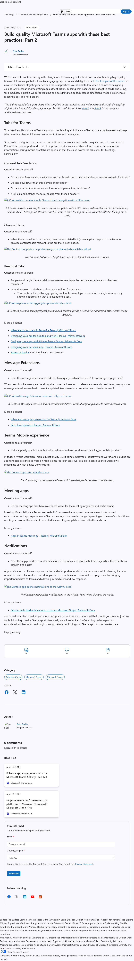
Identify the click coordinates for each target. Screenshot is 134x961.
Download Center (62, 923)
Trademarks (96, 955)
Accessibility (15, 948)
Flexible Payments (46, 926)
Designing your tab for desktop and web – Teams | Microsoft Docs (48, 335)
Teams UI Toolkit (20, 352)
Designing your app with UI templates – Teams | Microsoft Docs (46, 341)
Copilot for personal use (113, 919)
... (115, 14)
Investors (113, 944)
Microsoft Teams (55, 677)
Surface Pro (5, 919)
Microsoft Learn (44, 941)
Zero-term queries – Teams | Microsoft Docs (35, 425)
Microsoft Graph (34, 677)
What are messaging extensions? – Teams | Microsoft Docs (43, 419)
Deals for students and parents (104, 930)
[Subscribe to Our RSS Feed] (40, 897)
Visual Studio (40, 944)
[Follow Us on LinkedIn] (25, 897)
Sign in (126, 11)
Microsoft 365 (53, 937)
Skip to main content (10, 1)
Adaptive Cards (13, 677)
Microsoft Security (22, 937)
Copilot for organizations (88, 919)
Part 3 (97, 108)
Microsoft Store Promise (24, 926)
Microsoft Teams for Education (115, 926)
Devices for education (89, 926)
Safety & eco (109, 955)
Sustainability (28, 948)
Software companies (23, 944)
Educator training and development (71, 930)
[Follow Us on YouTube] (32, 897)
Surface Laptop (19, 919)
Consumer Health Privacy (12, 955)
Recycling (120, 955)
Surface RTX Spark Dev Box (62, 919)
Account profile (45, 923)
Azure (12, 941)
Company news (80, 944)
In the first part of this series (109, 81)
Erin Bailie (18, 51)
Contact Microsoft (43, 955)
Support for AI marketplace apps (69, 941)
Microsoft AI (6, 937)
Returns (100, 923)
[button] (47, 200)
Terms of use (84, 955)
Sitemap (30, 955)
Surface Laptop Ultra (37, 919)
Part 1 (85, 108)
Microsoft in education (66, 926)
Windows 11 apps (28, 923)
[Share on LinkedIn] (23, 692)
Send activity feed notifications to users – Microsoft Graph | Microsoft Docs (53, 610)
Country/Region (16, 850)
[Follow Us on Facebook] (9, 897)
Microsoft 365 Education (12, 930)
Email (10, 836)
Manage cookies (69, 955)
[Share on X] (15, 692)
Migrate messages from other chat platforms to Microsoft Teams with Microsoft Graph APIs (27, 804)
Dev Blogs (9, 14)
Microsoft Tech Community (99, 941)
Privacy (57, 955)
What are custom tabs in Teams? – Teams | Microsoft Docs (43, 330)
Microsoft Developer (26, 941)
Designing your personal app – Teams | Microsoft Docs (41, 347)
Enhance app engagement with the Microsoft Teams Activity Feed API (27, 774)
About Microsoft (63, 944)
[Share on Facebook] (6, 692)
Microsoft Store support (84, 923)
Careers (51, 944)
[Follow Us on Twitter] (17, 897)
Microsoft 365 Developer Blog (33, 14)
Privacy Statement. (84, 864)
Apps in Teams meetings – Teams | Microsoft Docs (39, 535)
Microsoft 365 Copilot (115, 937)
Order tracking (112, 923)
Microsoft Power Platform (74, 937)
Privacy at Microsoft (98, 944)
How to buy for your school (39, 930)
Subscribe (13, 873)
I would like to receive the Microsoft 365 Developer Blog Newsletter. (50, 864)
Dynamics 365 (39, 937)
